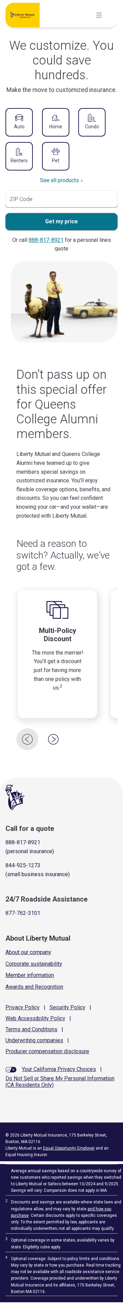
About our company (28, 952)
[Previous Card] (27, 739)
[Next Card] (53, 739)
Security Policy (67, 1007)
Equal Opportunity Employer (69, 1148)
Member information (29, 975)
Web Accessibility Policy (35, 1018)
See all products (59, 180)
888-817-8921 (46, 240)
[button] (19, 123)
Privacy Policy (22, 1007)
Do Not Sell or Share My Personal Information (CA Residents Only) (59, 1081)
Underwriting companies (34, 1040)
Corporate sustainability (33, 964)
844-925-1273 (22, 865)
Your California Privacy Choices (59, 1069)
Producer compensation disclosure (47, 1051)
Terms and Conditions (31, 1029)
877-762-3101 (22, 913)
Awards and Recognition (34, 987)
